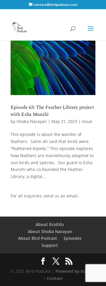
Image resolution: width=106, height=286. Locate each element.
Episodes (73, 238)
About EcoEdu (50, 224)
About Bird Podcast (37, 238)
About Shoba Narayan (50, 231)
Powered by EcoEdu (75, 271)
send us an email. (61, 196)
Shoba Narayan (31, 121)
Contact (55, 278)
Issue (87, 121)
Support (50, 245)
